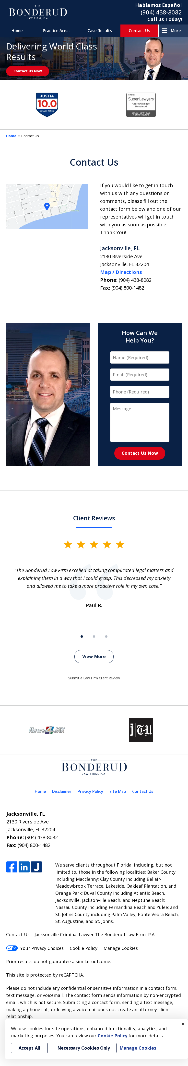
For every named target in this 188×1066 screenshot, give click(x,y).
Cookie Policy (83, 948)
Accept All (29, 1048)
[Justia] (36, 867)
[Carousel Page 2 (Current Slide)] (94, 636)
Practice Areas (56, 30)
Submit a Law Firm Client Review (94, 678)
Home (17, 30)
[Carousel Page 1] (82, 636)
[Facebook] (11, 867)
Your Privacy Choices (42, 948)
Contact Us (139, 30)
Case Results (100, 30)
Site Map (117, 791)
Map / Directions (121, 272)
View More (94, 656)
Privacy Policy (90, 791)
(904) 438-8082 (161, 12)
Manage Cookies (121, 948)
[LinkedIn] (24, 867)
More (176, 30)
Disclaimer (61, 791)
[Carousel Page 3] (106, 636)
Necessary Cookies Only (83, 1048)
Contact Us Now (27, 71)
